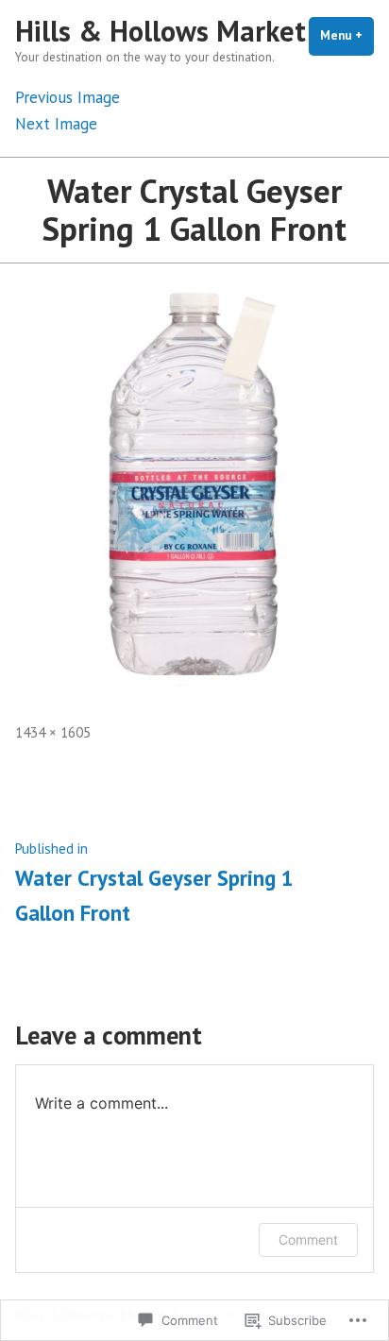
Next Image (56, 123)
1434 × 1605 (53, 732)
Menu (347, 35)
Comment (308, 1239)
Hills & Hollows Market (160, 30)
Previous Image (67, 97)
